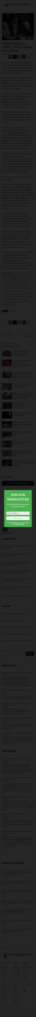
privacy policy (19, 524)
